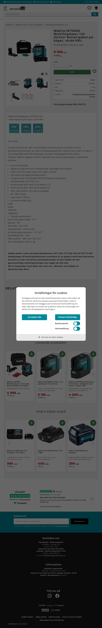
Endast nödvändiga (67, 317)
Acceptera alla (34, 317)
